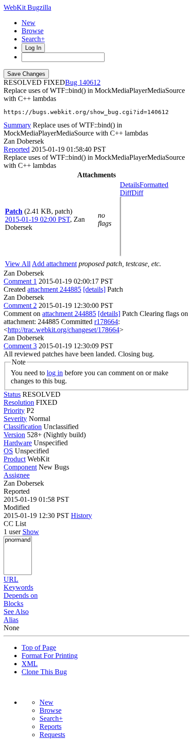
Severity (15, 418)
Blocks (13, 603)
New (28, 22)
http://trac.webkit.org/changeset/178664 (63, 330)
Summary (17, 125)
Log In (33, 47)
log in (55, 373)
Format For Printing (50, 655)
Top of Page (39, 647)
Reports (50, 726)
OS (8, 451)
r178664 (106, 321)
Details (130, 185)
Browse (33, 31)
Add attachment (54, 264)
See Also (16, 611)
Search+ (33, 39)
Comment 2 (20, 305)
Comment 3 (20, 346)
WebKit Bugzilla (27, 7)
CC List (15, 523)
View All (18, 264)
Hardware (18, 443)
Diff (137, 193)
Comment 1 (20, 281)
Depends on (21, 595)
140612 (90, 82)
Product (15, 459)
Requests (52, 734)
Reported (17, 149)
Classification (23, 426)
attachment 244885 (54, 289)
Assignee (17, 475)
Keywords (18, 587)
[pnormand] (17, 540)
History (81, 515)
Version (14, 435)
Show (30, 531)
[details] (94, 289)
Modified (17, 507)
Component (20, 467)
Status (12, 394)
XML (30, 663)
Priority (14, 410)
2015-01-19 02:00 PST (37, 219)
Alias (11, 619)
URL (11, 579)
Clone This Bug (44, 672)
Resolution (19, 402)
